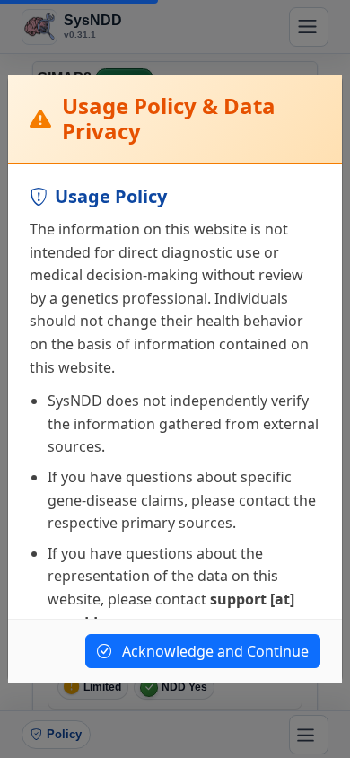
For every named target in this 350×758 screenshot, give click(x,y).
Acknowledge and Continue (213, 651)
